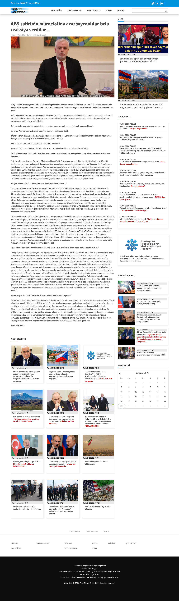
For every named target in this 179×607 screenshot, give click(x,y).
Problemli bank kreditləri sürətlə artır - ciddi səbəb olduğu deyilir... (147, 106)
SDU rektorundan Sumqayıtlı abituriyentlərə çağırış (148, 302)
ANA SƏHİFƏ (56, 10)
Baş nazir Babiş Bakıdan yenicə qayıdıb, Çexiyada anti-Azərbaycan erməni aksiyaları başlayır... (62, 375)
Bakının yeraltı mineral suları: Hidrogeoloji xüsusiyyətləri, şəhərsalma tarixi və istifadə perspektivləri (149, 318)
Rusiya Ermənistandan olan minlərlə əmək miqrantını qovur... (27, 508)
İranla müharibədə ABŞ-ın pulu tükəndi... (98, 508)
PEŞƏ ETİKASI (92, 531)
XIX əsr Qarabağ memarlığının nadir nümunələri (151, 337)
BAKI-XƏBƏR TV (94, 10)
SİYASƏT (68, 543)
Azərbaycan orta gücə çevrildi (26, 464)
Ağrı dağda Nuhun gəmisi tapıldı (26, 419)
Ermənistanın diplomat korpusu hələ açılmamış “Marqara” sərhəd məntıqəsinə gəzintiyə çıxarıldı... (62, 510)
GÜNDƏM (14, 543)
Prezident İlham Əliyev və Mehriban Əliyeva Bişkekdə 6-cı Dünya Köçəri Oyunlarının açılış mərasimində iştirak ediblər (98, 421)
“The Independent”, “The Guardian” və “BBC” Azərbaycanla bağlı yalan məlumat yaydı (98, 376)
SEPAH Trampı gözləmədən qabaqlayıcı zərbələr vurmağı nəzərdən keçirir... (149, 288)
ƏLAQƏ (109, 10)
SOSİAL (95, 543)
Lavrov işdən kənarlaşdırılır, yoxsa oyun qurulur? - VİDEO (143, 60)
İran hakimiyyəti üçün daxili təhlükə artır (96, 463)
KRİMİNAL (112, 543)
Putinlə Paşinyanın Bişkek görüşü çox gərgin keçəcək (62, 464)
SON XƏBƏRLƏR (74, 10)
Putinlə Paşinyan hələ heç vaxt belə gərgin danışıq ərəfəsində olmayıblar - (61, 420)
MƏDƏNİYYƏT (16, 548)
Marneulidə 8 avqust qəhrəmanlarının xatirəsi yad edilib (151, 353)
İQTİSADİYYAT (131, 543)
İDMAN (94, 548)
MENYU (120, 10)
